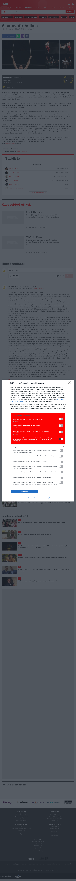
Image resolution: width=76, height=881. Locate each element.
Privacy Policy (48, 498)
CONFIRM (24, 491)
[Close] (70, 383)
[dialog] (38, 440)
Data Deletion (28, 498)
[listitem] (38, 415)
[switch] (61, 419)
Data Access (38, 498)
